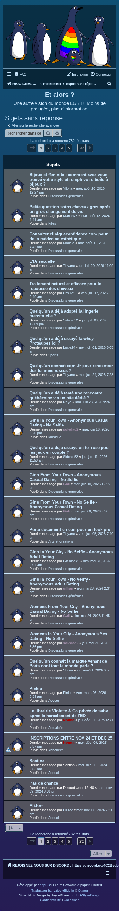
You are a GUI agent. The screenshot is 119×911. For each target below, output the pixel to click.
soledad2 (70, 429)
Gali (66, 484)
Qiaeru (83, 890)
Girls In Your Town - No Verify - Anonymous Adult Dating (60, 581)
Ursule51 (70, 293)
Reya (67, 402)
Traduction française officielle (52, 890)
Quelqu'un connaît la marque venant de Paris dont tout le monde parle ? (68, 663)
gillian (68, 588)
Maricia (68, 243)
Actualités (55, 727)
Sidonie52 (70, 320)
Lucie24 (69, 347)
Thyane (69, 265)
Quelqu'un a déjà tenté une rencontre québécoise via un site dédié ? (66, 395)
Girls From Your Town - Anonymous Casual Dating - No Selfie (65, 477)
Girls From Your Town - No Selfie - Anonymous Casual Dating (63, 504)
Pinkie (36, 688)
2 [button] (48, 148)
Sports (53, 355)
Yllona (67, 188)
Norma (68, 720)
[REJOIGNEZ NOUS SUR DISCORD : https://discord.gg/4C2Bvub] (59, 35)
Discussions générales (65, 196)
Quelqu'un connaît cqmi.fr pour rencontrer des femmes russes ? (71, 368)
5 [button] (69, 148)
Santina (37, 760)
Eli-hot (36, 805)
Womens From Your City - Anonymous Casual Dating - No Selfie (67, 609)
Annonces (56, 750)
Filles (52, 223)
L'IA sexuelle (42, 261)
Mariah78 (70, 216)
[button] (31, 148)
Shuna (68, 670)
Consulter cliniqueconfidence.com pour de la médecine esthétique (69, 236)
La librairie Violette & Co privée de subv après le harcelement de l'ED (69, 713)
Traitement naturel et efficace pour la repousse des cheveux (65, 286)
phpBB (45, 885)
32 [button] (81, 148)
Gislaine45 (71, 561)
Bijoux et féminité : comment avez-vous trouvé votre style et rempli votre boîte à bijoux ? (69, 179)
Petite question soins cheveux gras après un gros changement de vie (70, 209)
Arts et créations (61, 541)
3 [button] (55, 148)
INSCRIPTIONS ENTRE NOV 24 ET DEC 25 (71, 738)
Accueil (53, 700)
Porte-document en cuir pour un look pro (70, 529)
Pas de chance (44, 783)
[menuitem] (20, 74)
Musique (54, 437)
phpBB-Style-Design (85, 895)
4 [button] (62, 148)
